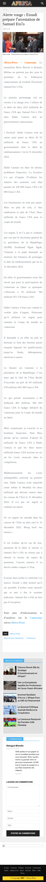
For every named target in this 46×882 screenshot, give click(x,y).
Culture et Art (14, 870)
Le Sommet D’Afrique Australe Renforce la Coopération (28, 710)
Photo (34, 870)
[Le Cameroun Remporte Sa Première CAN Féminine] (10, 722)
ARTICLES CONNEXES (14, 661)
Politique (21, 868)
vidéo (39, 870)
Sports (22, 870)
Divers (22, 873)
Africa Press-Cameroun (14, 638)
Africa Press (15, 634)
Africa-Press (18, 622)
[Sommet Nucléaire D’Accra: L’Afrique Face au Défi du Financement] (10, 697)
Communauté (37, 868)
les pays (6, 868)
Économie (28, 868)
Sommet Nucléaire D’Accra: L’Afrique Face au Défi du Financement (29, 697)
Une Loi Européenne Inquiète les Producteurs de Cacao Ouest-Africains (30, 685)
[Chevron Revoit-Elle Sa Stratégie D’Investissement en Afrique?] (10, 670)
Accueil (5, 9)
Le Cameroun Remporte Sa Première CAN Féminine (29, 722)
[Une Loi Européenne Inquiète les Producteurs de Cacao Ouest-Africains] (10, 685)
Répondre (18, 774)
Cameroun (36, 617)
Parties (6, 870)
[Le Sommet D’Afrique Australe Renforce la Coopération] (10, 710)
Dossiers (28, 870)
